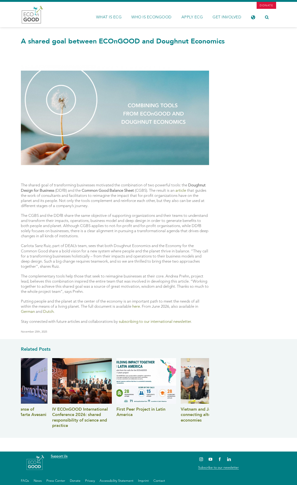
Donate (75, 480)
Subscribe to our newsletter (218, 467)
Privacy (90, 480)
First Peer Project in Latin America (109, 412)
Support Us (59, 456)
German (28, 311)
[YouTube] (210, 459)
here (136, 306)
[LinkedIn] (229, 459)
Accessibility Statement (116, 480)
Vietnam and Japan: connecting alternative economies (171, 414)
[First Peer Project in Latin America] (115, 381)
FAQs (25, 480)
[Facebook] (220, 459)
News (38, 480)
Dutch (48, 311)
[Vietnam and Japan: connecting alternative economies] (179, 381)
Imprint (143, 480)
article (180, 190)
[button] (267, 16)
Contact (159, 480)
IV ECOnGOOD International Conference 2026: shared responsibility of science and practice (49, 417)
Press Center (55, 480)
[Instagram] (201, 459)
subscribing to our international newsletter (155, 321)
